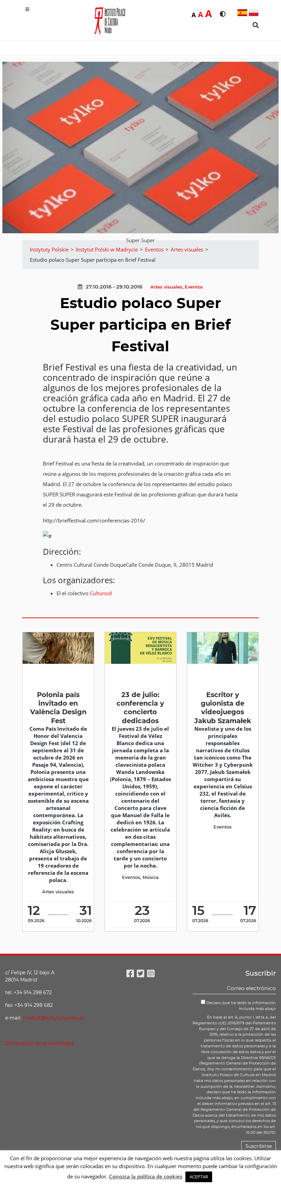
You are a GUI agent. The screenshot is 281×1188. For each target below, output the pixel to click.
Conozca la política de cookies (145, 1176)
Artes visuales (166, 287)
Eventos (194, 287)
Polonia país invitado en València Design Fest (58, 708)
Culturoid (101, 593)
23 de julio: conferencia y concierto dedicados (140, 708)
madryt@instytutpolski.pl (53, 1018)
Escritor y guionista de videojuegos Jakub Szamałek (222, 708)
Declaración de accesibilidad (39, 1043)
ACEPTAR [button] (199, 1177)
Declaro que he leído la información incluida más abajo (240, 1005)
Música (151, 877)
